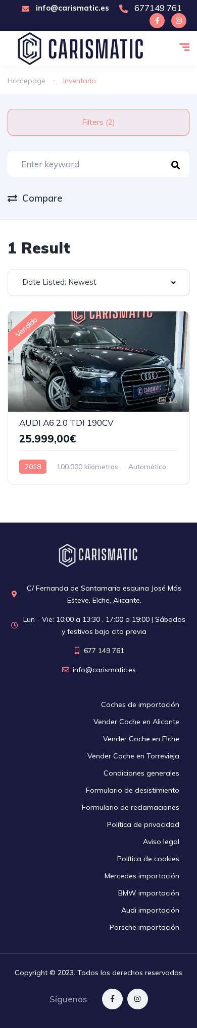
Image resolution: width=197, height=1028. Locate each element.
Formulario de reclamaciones (130, 807)
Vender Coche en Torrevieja (133, 755)
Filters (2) (98, 122)
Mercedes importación (142, 875)
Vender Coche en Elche (141, 738)
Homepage (26, 80)
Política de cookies (148, 858)
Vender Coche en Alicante (136, 721)
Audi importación (150, 910)
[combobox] (98, 282)
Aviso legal (161, 841)
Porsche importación (144, 927)
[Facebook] (157, 20)
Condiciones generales (141, 773)
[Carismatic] (81, 48)
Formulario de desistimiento (132, 790)
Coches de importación (140, 704)
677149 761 (157, 8)
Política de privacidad (143, 824)
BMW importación (148, 892)
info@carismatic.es (71, 8)
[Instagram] (178, 20)
